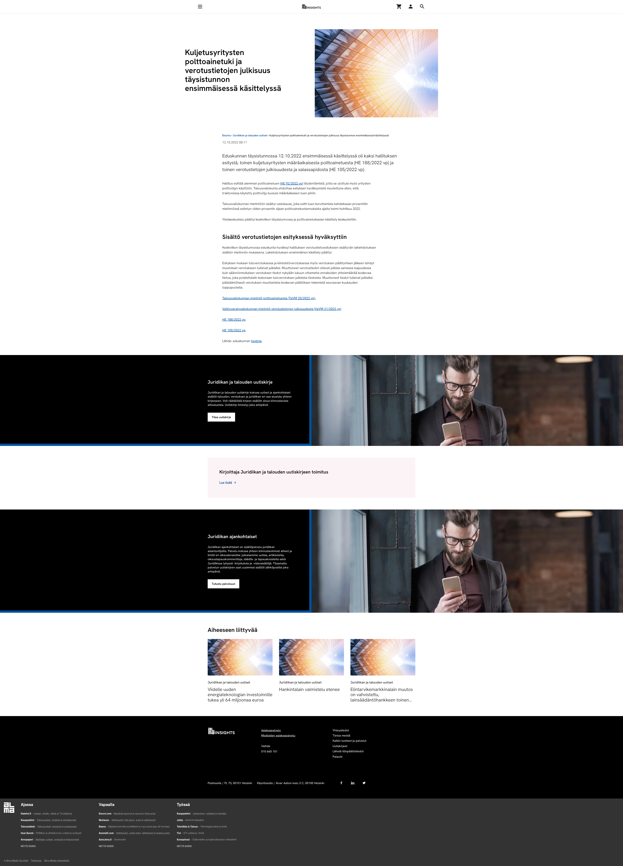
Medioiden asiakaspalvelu (278, 735)
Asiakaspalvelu (271, 730)
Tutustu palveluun (223, 584)
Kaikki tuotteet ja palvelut (349, 741)
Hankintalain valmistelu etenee (309, 689)
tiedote (256, 341)
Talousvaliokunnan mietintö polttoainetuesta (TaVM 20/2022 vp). (269, 298)
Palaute (337, 756)
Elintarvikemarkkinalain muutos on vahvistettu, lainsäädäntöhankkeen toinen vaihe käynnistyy (381, 697)
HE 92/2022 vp (291, 183)
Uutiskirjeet (340, 746)
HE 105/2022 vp (233, 330)
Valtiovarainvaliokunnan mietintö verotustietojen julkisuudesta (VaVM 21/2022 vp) (281, 309)
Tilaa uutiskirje (221, 417)
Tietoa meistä (341, 735)
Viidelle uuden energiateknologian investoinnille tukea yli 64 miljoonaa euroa (240, 694)
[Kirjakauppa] (399, 6)
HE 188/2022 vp (233, 319)
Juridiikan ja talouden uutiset (250, 135)
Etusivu (226, 135)
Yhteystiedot (341, 730)
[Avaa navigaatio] (200, 6)
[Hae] (411, 6)
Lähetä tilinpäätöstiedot (348, 751)
